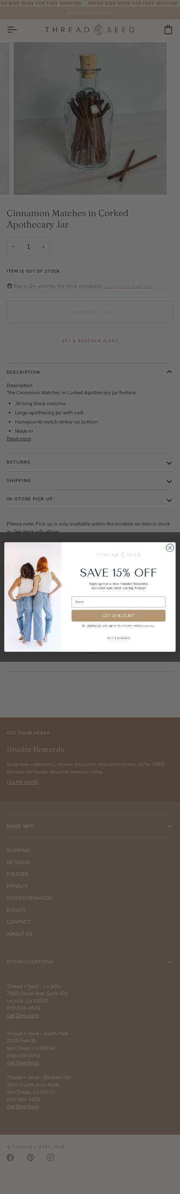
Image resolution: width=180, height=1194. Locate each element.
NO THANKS (118, 638)
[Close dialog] (170, 547)
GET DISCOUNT (119, 615)
